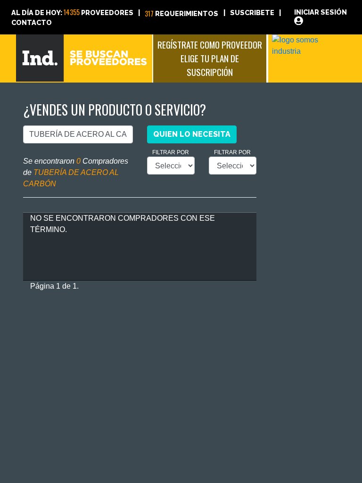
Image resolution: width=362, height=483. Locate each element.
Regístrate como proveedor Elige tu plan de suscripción (209, 58)
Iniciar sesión (320, 12)
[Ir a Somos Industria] (309, 45)
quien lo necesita (191, 134)
